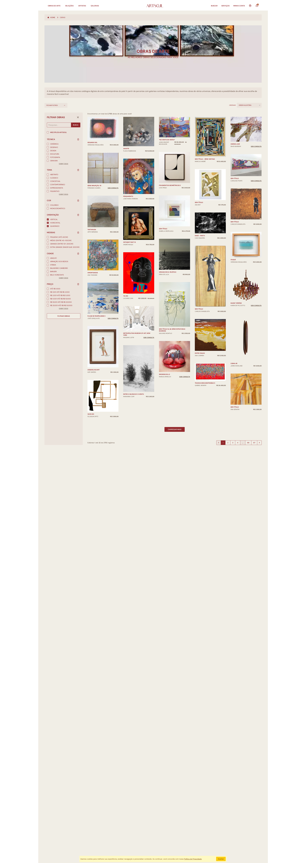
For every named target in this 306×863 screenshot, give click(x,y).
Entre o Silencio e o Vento (133, 394)
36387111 (126, 149)
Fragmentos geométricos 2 (170, 185)
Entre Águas (200, 353)
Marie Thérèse (236, 303)
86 (248, 443)
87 (254, 443)
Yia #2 (125, 296)
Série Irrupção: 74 (94, 186)
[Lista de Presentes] (250, 5)
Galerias (95, 6)
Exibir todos (63, 164)
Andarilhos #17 (93, 370)
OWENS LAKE (235, 144)
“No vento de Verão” (167, 140)
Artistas (82, 6)
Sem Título (199, 202)
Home (52, 17)
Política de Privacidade (193, 859)
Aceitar (221, 859)
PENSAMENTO (128, 196)
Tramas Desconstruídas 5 (205, 383)
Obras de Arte (54, 6)
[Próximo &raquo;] (259, 442)
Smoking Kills (164, 374)
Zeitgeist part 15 (129, 242)
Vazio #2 (90, 414)
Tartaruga (91, 230)
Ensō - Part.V (200, 236)
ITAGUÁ (233, 260)
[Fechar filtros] (78, 117)
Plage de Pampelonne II (96, 316)
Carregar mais (174, 429)
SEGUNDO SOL (92, 142)
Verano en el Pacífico (167, 272)
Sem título (163, 229)
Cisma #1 (234, 363)
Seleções (69, 6)
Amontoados (92, 273)
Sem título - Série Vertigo (205, 159)
